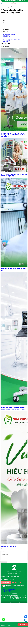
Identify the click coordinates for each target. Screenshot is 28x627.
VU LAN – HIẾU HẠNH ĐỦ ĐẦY (9, 546)
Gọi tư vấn (3, 625)
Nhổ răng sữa (6, 38)
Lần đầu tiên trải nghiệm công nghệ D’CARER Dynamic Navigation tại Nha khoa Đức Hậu (13, 408)
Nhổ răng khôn (6, 36)
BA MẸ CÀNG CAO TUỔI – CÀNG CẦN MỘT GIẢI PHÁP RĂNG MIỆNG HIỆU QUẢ (14, 175)
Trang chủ (3, 7)
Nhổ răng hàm (6, 35)
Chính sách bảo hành (7, 590)
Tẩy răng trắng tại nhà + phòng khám (11, 39)
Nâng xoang (5, 41)
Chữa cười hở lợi (6, 40)
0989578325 (7, 582)
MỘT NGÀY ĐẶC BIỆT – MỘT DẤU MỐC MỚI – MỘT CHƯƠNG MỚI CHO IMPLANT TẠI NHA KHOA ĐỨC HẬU (13, 135)
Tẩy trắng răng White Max (9, 34)
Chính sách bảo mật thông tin (9, 589)
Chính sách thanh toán (7, 591)
